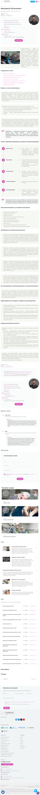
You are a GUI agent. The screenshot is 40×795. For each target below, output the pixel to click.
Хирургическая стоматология (9, 536)
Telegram (19, 720)
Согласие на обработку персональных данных (33, 787)
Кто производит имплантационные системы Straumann (14, 80)
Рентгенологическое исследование (7, 753)
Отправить (20, 478)
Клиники (22, 741)
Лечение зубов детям (5, 740)
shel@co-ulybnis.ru (6, 779)
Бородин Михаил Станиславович (11, 22)
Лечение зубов (4, 738)
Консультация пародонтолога (19, 546)
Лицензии (16, 786)
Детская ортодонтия (5, 749)
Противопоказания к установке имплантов (12, 77)
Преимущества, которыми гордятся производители (14, 82)
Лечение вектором (16, 590)
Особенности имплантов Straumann (11, 79)
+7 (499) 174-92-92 (37, 1)
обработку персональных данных (18, 474)
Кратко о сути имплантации (9, 73)
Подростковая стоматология (6, 756)
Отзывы (21, 745)
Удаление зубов (4, 746)
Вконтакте (16, 720)
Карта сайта (37, 785)
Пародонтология (4, 748)
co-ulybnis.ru (11, 790)
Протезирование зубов (5, 743)
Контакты (22, 748)
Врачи (21, 743)
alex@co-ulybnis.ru (6, 772)
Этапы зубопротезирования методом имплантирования (14, 75)
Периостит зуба (6, 502)
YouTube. (24, 720)
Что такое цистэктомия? (8, 519)
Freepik (7, 792)
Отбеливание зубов (5, 751)
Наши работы (23, 746)
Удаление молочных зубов (18, 557)
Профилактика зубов (5, 737)
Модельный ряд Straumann (9, 84)
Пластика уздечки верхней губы (24, 371)
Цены (21, 738)
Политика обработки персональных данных (26, 786)
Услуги (21, 737)
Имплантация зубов (5, 745)
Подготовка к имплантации (18, 579)
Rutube (21, 720)
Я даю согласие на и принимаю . (20, 475)
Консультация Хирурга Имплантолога (12, 570)
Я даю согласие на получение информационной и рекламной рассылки (17, 704)
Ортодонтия (3, 741)
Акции (21, 740)
